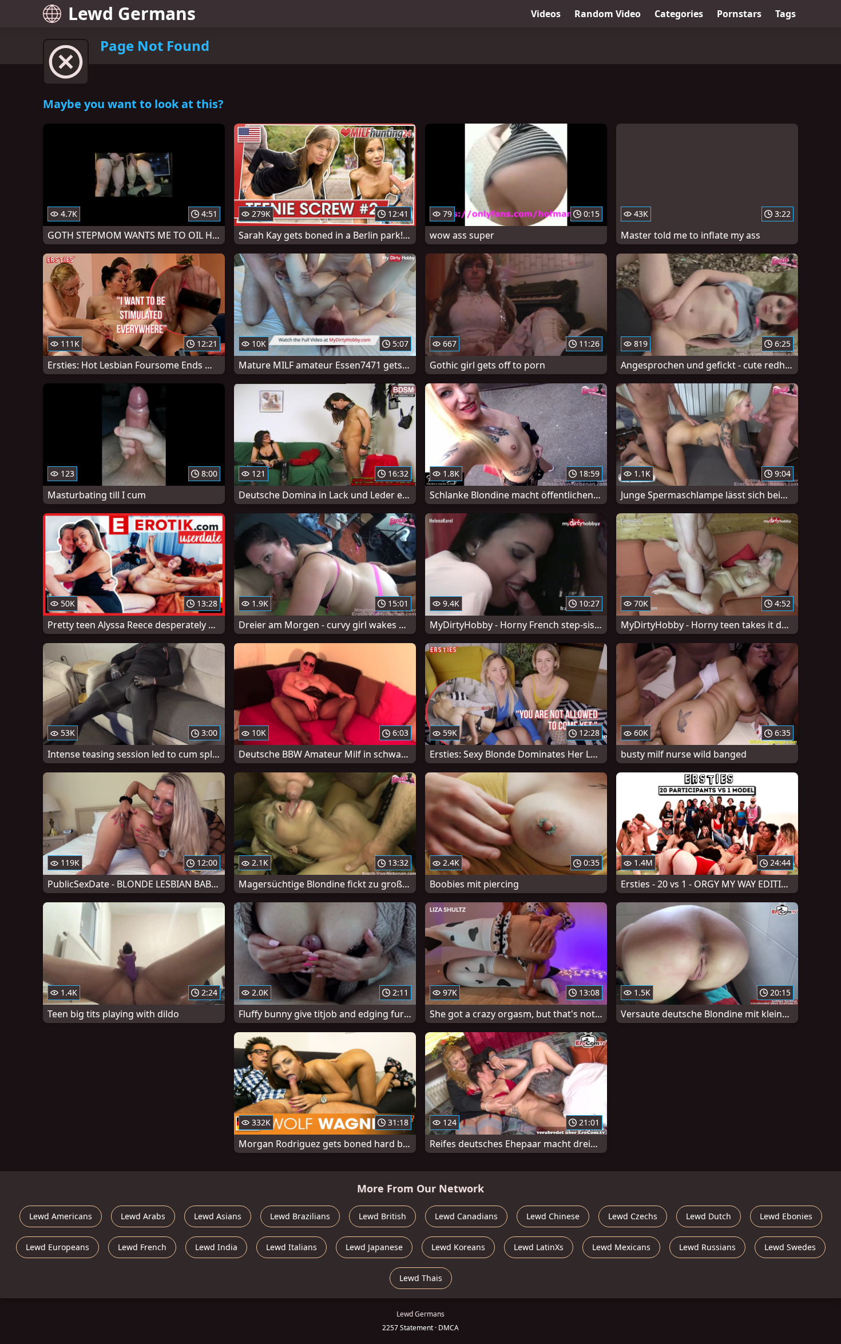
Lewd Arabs (143, 1216)
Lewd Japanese (374, 1247)
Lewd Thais (420, 1277)
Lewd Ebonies (786, 1216)
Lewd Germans (132, 13)
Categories (678, 13)
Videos (546, 13)
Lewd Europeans (57, 1247)
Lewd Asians (217, 1216)
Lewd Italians (291, 1247)
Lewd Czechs (632, 1216)
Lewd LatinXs (539, 1247)
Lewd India (216, 1247)
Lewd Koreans (458, 1247)
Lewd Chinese (553, 1216)
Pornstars (739, 13)
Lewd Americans (60, 1216)
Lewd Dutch (708, 1216)
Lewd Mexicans (621, 1247)
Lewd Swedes (790, 1247)
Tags (785, 13)
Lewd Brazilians (300, 1216)
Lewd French (142, 1247)
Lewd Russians (707, 1247)
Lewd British (382, 1216)
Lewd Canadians (466, 1216)
